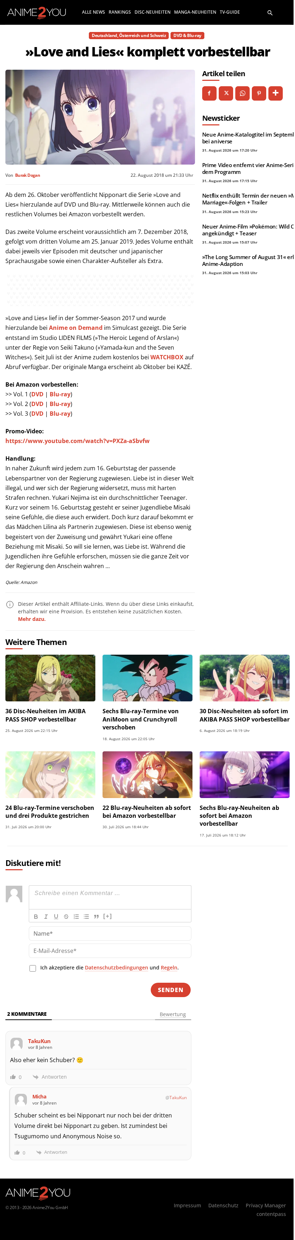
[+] (107, 916)
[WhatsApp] (242, 93)
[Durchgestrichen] (66, 916)
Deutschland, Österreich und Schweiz (129, 35)
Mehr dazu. (32, 619)
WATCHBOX (166, 357)
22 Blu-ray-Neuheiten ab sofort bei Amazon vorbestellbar (147, 812)
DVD (37, 394)
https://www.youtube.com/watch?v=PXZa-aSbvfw (77, 441)
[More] (275, 93)
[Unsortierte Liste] (86, 916)
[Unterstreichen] (56, 916)
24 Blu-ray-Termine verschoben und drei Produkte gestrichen (49, 812)
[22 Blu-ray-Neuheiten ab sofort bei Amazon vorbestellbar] (147, 774)
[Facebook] (209, 93)
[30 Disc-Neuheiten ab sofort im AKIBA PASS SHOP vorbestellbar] (245, 678)
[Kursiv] (46, 916)
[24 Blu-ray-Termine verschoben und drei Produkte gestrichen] (50, 774)
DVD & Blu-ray (187, 35)
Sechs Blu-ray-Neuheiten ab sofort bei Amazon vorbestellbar (239, 816)
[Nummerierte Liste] (76, 916)
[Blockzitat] (96, 916)
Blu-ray (60, 394)
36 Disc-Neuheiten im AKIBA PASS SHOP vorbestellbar (45, 715)
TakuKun (178, 1097)
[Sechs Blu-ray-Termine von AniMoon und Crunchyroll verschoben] (147, 678)
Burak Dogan (27, 175)
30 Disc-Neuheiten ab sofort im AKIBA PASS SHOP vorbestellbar (245, 715)
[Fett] (36, 916)
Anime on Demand (76, 328)
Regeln (169, 967)
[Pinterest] (259, 93)
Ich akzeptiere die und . (109, 967)
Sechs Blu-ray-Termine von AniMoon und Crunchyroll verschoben (141, 719)
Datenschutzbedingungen (116, 967)
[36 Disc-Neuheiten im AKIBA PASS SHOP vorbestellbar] (50, 678)
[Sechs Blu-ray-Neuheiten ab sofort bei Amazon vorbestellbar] (245, 774)
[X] (226, 93)
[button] (270, 12)
